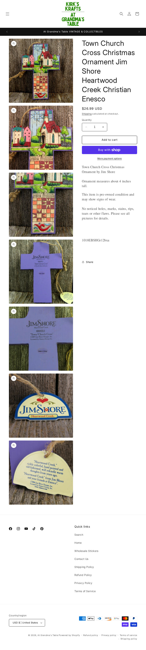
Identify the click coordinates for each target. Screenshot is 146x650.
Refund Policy (83, 574)
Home (78, 542)
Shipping (87, 113)
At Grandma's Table (48, 635)
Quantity (87, 119)
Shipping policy (129, 639)
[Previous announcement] (7, 32)
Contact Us (81, 558)
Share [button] (89, 261)
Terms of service (128, 635)
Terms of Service (85, 591)
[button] (7, 14)
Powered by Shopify (69, 635)
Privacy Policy (83, 582)
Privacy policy (108, 635)
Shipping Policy (84, 566)
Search (78, 534)
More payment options (109, 158)
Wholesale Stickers (86, 550)
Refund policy (90, 635)
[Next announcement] (139, 32)
